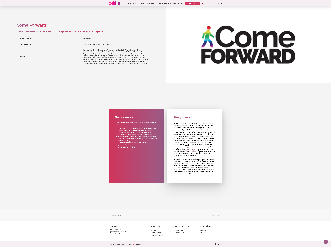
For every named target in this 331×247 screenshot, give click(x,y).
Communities (151, 3)
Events (160, 3)
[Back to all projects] (165, 214)
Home (129, 3)
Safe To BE (203, 233)
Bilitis (135, 3)
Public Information (157, 235)
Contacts (180, 3)
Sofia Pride (203, 230)
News (174, 3)
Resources (167, 3)
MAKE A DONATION (192, 3)
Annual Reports (156, 233)
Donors (153, 230)
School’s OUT (179, 230)
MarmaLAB (138, 244)
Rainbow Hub (179, 233)
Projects (142, 3)
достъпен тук (202, 142)
